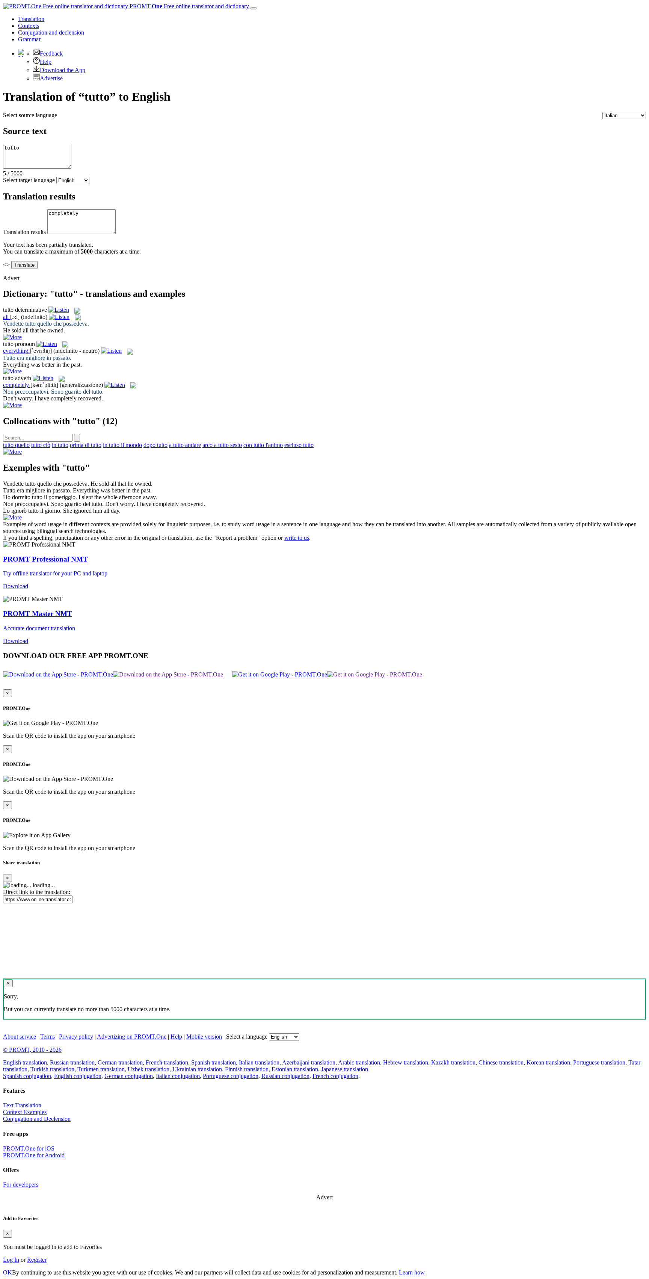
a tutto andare (185, 445)
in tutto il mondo (122, 445)
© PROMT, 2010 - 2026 (32, 1049)
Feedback (51, 53)
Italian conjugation (178, 1076)
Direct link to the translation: (36, 892)
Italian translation (259, 1062)
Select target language (29, 180)
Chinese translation (501, 1062)
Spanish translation (213, 1062)
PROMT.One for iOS (28, 1148)
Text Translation (22, 1105)
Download (15, 586)
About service (19, 1036)
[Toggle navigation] (254, 8)
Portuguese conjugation (230, 1076)
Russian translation (72, 1062)
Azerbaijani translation (308, 1062)
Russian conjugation (285, 1076)
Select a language (246, 1036)
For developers (20, 1184)
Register (37, 1259)
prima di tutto (85, 445)
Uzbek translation (148, 1069)
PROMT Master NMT (37, 614)
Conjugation (51, 32)
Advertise (51, 78)
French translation (167, 1062)
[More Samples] (12, 337)
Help (45, 62)
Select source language (30, 115)
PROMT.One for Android (34, 1155)
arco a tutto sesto (222, 445)
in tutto (60, 445)
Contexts (28, 26)
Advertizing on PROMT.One (131, 1036)
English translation (25, 1062)
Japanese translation (344, 1069)
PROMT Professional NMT (45, 559)
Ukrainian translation (197, 1069)
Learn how (412, 1272)
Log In (11, 1259)
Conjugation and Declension (37, 1119)
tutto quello (16, 445)
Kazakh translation (453, 1062)
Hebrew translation (405, 1062)
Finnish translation (247, 1069)
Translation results (24, 232)
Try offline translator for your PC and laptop (55, 573)
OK (7, 1272)
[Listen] (58, 310)
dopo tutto (155, 445)
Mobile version (204, 1036)
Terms (47, 1036)
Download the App (62, 70)
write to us (296, 538)
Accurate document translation (39, 628)
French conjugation (335, 1076)
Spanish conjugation (27, 1076)
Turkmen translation (101, 1069)
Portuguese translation (599, 1062)
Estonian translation (295, 1069)
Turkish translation (52, 1069)
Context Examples (25, 1112)
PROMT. (188, 6)
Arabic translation (359, 1062)
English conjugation (77, 1076)
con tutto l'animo (263, 445)
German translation (120, 1062)
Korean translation (548, 1062)
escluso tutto (299, 445)
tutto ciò (40, 445)
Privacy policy (76, 1036)
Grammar (29, 39)
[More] (12, 451)
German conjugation (128, 1076)
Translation (31, 19)
